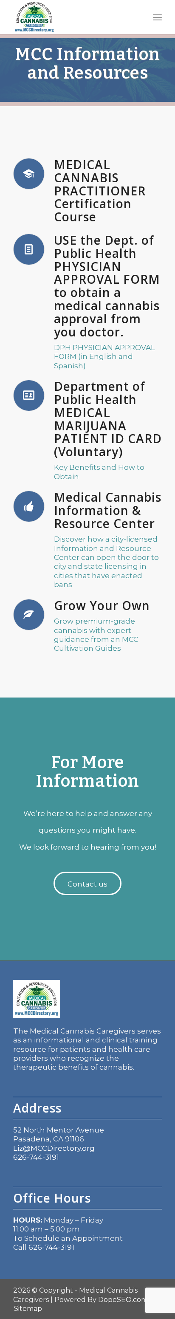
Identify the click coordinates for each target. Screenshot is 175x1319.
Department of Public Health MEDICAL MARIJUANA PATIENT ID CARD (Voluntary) (108, 419)
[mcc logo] (72, 17)
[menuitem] (157, 17)
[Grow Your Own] (29, 614)
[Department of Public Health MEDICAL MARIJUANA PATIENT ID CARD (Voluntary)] (29, 395)
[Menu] (157, 17)
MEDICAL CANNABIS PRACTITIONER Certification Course (100, 190)
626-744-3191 (36, 1157)
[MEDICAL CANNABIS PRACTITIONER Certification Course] (29, 173)
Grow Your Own (102, 605)
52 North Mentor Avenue (58, 1130)
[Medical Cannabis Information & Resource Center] (29, 506)
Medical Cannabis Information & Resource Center (107, 510)
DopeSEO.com (123, 1300)
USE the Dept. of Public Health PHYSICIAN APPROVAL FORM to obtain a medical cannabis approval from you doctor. (107, 286)
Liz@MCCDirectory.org (54, 1148)
